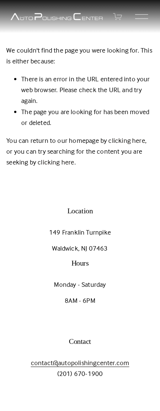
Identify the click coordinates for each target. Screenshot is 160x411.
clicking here (126, 140)
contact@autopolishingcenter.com (80, 362)
